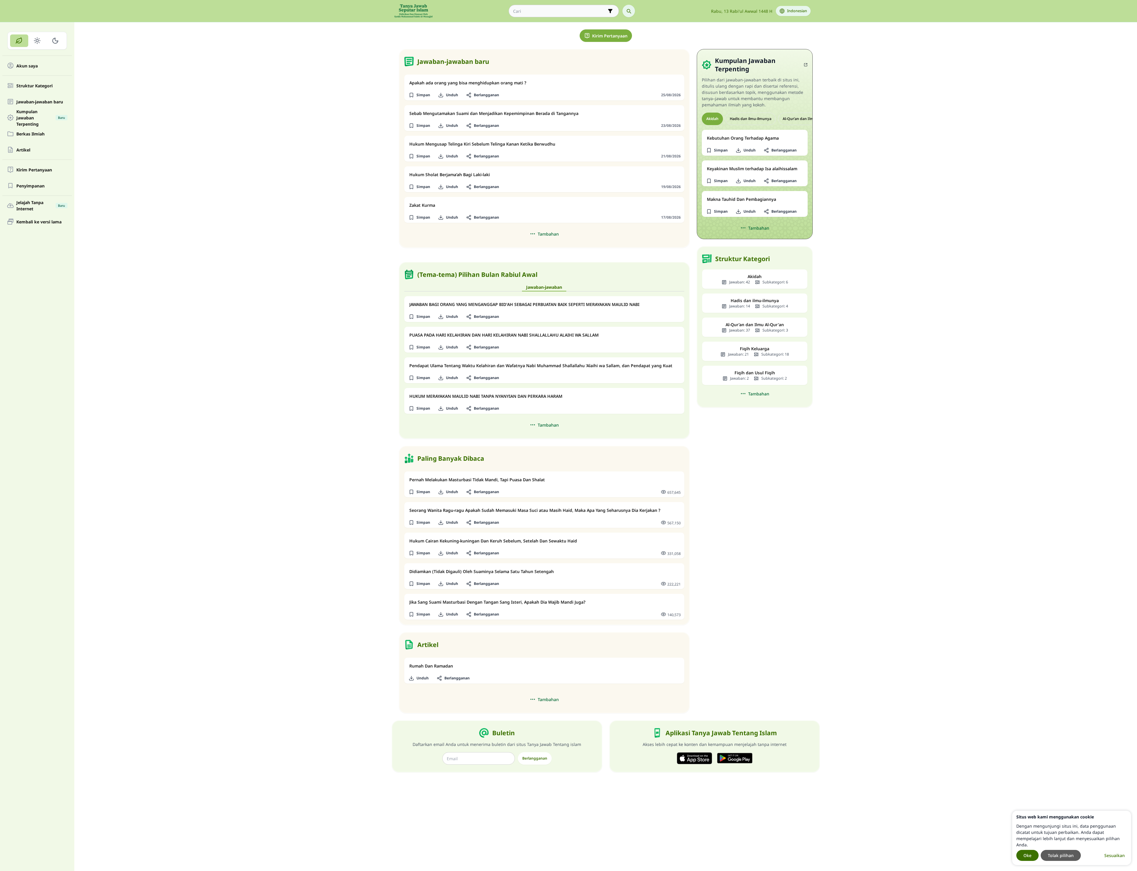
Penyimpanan (30, 186)
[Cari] (628, 11)
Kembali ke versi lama (39, 222)
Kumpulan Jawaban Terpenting (40, 117)
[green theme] (19, 40)
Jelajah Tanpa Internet (40, 206)
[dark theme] (55, 40)
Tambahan (548, 234)
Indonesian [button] (797, 10)
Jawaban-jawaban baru (39, 102)
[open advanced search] (610, 11)
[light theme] (37, 40)
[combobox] (559, 11)
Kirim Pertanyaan (34, 170)
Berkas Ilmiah (30, 134)
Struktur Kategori (34, 86)
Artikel (23, 150)
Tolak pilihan (1061, 855)
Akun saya (27, 66)
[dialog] (1071, 838)
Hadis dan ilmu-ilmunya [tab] (750, 118)
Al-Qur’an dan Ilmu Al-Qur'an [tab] (808, 118)
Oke (1027, 855)
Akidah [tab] (712, 118)
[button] (419, 95)
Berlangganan (534, 758)
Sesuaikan (1114, 855)
